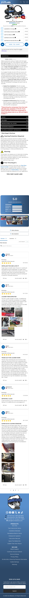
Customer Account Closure (14, 551)
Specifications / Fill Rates (9, 123)
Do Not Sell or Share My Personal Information (14, 559)
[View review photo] (8, 312)
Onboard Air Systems (14, 536)
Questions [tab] (12, 238)
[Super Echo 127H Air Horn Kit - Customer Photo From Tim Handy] (3, 218)
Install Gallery (15, 169)
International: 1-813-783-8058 (15, 517)
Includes (4, 120)
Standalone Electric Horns (14, 533)
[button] (24, 278)
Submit (15, 591)
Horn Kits (14, 525)
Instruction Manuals (14, 538)
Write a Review (15, 230)
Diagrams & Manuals (7, 126)
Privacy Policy (14, 556)
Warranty (14, 564)
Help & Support (14, 549)
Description (4, 56)
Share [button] (5, 278)
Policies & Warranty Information (11, 130)
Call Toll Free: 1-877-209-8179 (15, 515)
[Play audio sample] (2, 44)
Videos (3, 117)
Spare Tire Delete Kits (14, 541)
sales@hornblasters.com (15, 520)
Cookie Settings (14, 562)
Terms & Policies (14, 554)
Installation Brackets (14, 531)
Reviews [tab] (3, 238)
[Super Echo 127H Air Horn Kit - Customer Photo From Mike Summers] (9, 222)
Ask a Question (15, 233)
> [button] (18, 490)
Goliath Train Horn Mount (15, 543)
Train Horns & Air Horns (14, 528)
